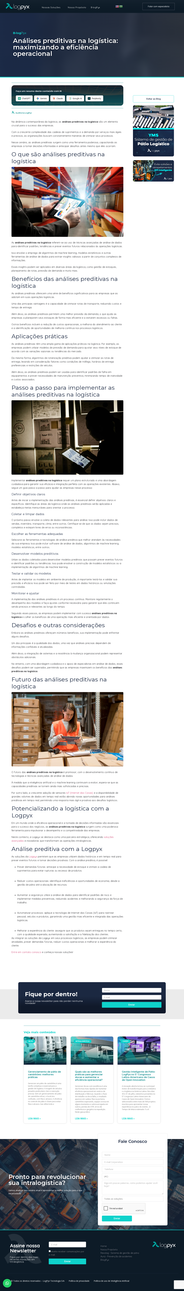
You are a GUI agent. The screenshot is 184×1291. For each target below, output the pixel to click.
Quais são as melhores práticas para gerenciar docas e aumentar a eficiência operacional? (89, 1075)
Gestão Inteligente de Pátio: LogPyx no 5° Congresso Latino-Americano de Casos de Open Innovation (138, 1075)
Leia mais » (34, 1118)
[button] (7, 1283)
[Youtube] (160, 1262)
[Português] (121, 6)
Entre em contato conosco (26, 952)
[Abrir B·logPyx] (102, 7)
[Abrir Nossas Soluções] (62, 7)
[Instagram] (166, 1262)
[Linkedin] (154, 1262)
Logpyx (33, 856)
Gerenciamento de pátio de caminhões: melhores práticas (44, 1074)
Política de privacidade (79, 1281)
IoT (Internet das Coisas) (79, 792)
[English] (117, 6)
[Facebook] (173, 1262)
